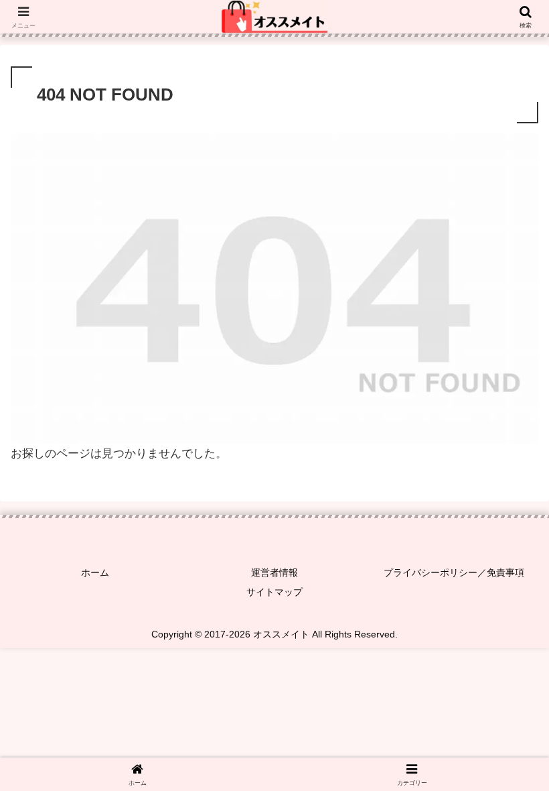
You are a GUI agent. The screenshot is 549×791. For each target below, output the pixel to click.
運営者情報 (274, 572)
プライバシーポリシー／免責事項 (454, 572)
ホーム (95, 572)
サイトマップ (274, 592)
